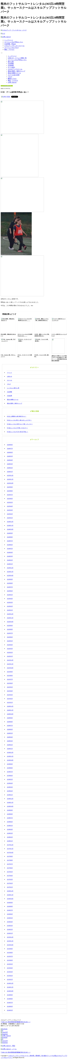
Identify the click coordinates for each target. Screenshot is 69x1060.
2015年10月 (10, 945)
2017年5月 (10, 871)
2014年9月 (10, 995)
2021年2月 (10, 698)
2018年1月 (10, 841)
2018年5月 (10, 825)
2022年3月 (10, 648)
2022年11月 (10, 618)
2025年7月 (10, 494)
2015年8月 (10, 952)
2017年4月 (10, 875)
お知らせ (9, 376)
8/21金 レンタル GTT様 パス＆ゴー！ (17, 428)
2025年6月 (10, 498)
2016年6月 (10, 914)
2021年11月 (10, 664)
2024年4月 (10, 552)
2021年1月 (10, 702)
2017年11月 (10, 848)
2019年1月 (10, 795)
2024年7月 (10, 541)
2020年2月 (10, 744)
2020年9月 (10, 718)
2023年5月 (10, 594)
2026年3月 (10, 464)
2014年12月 (10, 983)
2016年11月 (10, 895)
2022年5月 (10, 641)
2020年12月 (10, 706)
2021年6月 (10, 683)
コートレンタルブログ (11, 47)
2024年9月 (10, 533)
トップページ (8, 40)
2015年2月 (10, 975)
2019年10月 (10, 760)
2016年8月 (10, 906)
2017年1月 (10, 887)
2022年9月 (10, 625)
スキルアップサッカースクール (14, 46)
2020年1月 (10, 748)
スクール (9, 380)
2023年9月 (10, 579)
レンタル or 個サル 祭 (13, 388)
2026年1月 (10, 471)
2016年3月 (10, 925)
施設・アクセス (9, 49)
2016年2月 (10, 929)
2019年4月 (10, 783)
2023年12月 (10, 568)
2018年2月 (10, 837)
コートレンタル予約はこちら (13, 42)
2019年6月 (10, 775)
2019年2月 (10, 791)
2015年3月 (10, 971)
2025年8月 (10, 491)
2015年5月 (10, 964)
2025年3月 (10, 510)
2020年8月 (10, 721)
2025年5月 (10, 502)
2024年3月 (10, 556)
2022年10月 (10, 621)
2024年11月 (10, 525)
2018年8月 (10, 814)
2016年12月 (10, 891)
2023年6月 (10, 591)
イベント (9, 372)
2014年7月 (10, 1002)
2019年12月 (10, 752)
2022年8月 (10, 629)
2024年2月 (10, 560)
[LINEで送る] (5, 96)
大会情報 (11, 63)
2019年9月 (10, 764)
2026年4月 (10, 460)
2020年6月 (10, 729)
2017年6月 (10, 868)
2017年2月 (10, 883)
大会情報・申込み (10, 44)
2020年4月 (10, 737)
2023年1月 (10, 610)
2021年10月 (10, 668)
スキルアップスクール (15, 69)
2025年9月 (10, 487)
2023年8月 (10, 583)
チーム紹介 (11, 67)
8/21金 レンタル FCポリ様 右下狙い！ (17, 431)
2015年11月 (10, 941)
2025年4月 (10, 506)
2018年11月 (10, 802)
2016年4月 (10, 921)
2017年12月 (10, 845)
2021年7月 (10, 679)
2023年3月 (10, 602)
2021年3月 (10, 694)
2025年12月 (10, 475)
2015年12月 (10, 937)
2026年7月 (10, 448)
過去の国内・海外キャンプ (16, 71)
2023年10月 (10, 575)
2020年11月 (10, 710)
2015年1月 (10, 979)
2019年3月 (10, 787)
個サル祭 (11, 61)
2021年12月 (10, 660)
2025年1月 (10, 518)
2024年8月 (10, 537)
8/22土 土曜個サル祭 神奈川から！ (16, 416)
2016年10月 (10, 898)
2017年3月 (10, 879)
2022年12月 (10, 614)
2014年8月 (10, 998)
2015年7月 (10, 956)
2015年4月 (10, 968)
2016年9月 (10, 902)
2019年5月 (10, 779)
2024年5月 (10, 548)
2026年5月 (10, 456)
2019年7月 (10, 771)
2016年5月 (10, 918)
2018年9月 (10, 810)
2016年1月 (10, 933)
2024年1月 (10, 564)
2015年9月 (10, 948)
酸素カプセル (12, 78)
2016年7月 (10, 910)
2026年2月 (10, 467)
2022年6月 (10, 637)
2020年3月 (10, 741)
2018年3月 (10, 833)
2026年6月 (10, 452)
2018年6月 (10, 821)
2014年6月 (10, 1006)
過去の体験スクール (14, 73)
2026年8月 (10, 444)
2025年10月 (10, 483)
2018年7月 (10, 818)
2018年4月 (10, 829)
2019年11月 (10, 756)
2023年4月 (10, 598)
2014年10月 (10, 991)
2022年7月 (10, 633)
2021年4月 (10, 691)
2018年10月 (10, 806)
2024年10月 (10, 529)
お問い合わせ (12, 82)
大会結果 (11, 65)
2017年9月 (10, 856)
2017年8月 (10, 860)
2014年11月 (10, 987)
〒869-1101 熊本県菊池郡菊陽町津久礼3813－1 (15, 1022)
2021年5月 (10, 687)
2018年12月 (10, 798)
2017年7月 (10, 864)
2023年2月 (10, 606)
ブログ (10, 76)
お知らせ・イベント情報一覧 (17, 58)
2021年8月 (10, 675)
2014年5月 (10, 1010)
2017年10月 (10, 852)
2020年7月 (10, 725)
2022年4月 (10, 644)
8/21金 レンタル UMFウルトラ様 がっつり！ (20, 424)
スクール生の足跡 (13, 75)
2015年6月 (10, 960)
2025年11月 (10, 479)
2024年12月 (10, 521)
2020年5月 (10, 733)
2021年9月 (10, 671)
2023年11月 (10, 571)
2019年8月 (10, 768)
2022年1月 (10, 656)
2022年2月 (10, 652)
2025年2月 (10, 514)
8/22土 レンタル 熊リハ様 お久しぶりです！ (19, 420)
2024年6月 (10, 544)
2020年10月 (10, 714)
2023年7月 (10, 587)
